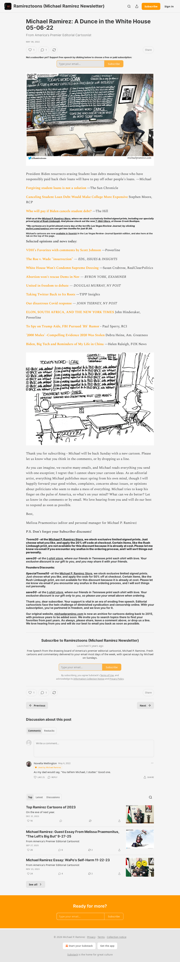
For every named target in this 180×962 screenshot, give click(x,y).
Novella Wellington (45, 763)
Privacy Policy (117, 678)
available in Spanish (66, 233)
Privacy (91, 937)
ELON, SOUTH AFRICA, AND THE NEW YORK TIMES (70, 312)
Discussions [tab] (53, 797)
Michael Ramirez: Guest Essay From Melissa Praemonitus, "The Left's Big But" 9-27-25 (72, 834)
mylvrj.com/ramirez (37, 228)
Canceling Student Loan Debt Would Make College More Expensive (77, 196)
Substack (72, 954)
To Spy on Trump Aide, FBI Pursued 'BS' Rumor (62, 326)
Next (143, 705)
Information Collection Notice (88, 678)
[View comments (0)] (61, 821)
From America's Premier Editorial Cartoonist (52, 841)
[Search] (129, 6)
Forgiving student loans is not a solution (56, 188)
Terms (101, 937)
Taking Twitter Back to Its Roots (50, 294)
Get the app (107, 945)
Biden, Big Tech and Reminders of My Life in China (65, 344)
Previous (39, 705)
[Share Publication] (136, 6)
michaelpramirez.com (68, 614)
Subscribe (151, 6)
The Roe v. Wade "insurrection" (49, 259)
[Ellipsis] (152, 763)
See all (33, 884)
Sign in (169, 6)
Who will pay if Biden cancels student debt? (59, 211)
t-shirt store (55, 558)
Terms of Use (107, 675)
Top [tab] (30, 797)
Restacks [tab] (49, 730)
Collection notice (116, 937)
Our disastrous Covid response (49, 303)
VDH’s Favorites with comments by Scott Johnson (63, 250)
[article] (90, 814)
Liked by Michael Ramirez (49, 767)
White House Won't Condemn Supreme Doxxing (62, 267)
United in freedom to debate (47, 285)
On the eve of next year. (40, 812)
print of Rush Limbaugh (47, 221)
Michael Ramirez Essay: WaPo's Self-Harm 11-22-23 (68, 860)
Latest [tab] (39, 797)
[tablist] (41, 730)
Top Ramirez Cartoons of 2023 (51, 807)
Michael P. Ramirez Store (56, 218)
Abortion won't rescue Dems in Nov (52, 276)
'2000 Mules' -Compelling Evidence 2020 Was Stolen (65, 335)
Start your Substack (81, 945)
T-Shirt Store (102, 221)
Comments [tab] (34, 730)
